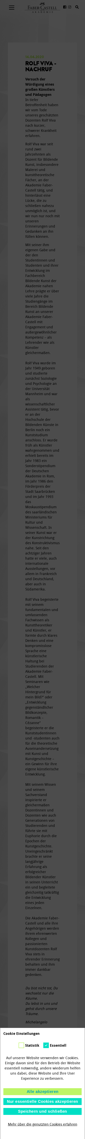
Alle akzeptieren (43, 1091)
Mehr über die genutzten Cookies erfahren (42, 1124)
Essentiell (58, 1045)
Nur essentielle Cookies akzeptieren (42, 1101)
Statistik (32, 1045)
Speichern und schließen (42, 1111)
